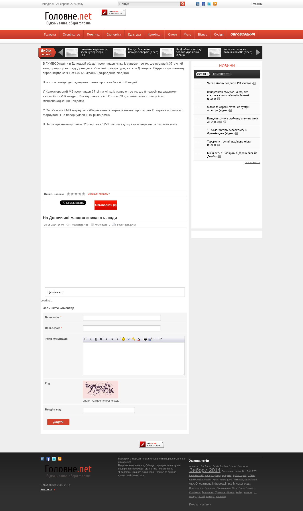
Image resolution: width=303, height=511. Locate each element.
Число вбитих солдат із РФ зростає (229, 83)
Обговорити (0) (105, 205)
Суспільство (71, 34)
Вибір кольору (138, 339)
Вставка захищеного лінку (133, 339)
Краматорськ (239, 475)
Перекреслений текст (100, 339)
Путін (235, 488)
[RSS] (215, 4)
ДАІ (249, 471)
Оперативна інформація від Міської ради (222, 483)
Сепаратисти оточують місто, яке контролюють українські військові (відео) (228, 95)
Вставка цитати (150, 339)
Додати (58, 422)
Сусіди (219, 34)
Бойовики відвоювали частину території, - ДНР (94, 52)
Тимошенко (208, 492)
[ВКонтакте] (197, 4)
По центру (112, 339)
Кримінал (154, 34)
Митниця (238, 479)
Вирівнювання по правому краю (117, 339)
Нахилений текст (90, 339)
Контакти (46, 489)
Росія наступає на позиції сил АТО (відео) (238, 51)
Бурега (232, 466)
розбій (201, 496)
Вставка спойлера (160, 339)
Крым (215, 479)
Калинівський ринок (199, 475)
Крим (251, 475)
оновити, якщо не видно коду (101, 400)
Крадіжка (226, 475)
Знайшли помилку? (99, 193)
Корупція (215, 475)
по (255, 492)
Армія (216, 466)
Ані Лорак (206, 466)
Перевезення (196, 488)
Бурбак (224, 466)
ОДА (191, 484)
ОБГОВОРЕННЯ (242, 34)
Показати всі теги (200, 504)
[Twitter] (209, 4)
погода (193, 496)
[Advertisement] (112, 158)
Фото (187, 34)
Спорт (172, 34)
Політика (93, 34)
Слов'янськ (195, 492)
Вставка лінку (128, 339)
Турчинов (220, 492)
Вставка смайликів (123, 339)
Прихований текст (145, 339)
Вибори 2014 (204, 470)
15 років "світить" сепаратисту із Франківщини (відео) (227, 132)
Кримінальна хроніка (200, 479)
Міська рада (226, 479)
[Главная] (68, 29)
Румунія (250, 488)
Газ (244, 471)
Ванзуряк (243, 466)
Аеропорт (194, 466)
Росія (241, 488)
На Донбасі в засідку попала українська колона (189, 52)
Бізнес (202, 34)
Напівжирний (85, 339)
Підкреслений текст (95, 339)
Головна (50, 34)
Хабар (239, 492)
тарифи (210, 496)
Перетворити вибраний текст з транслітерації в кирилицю (155, 339)
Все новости (252, 162)
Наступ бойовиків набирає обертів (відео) (143, 51)
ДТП (254, 471)
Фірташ (230, 492)
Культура (134, 34)
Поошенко (210, 488)
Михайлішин (251, 479)
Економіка (113, 34)
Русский (257, 4)
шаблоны (221, 496)
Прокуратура (224, 488)
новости (248, 492)
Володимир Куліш (231, 471)
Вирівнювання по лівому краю (107, 339)
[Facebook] (203, 4)
